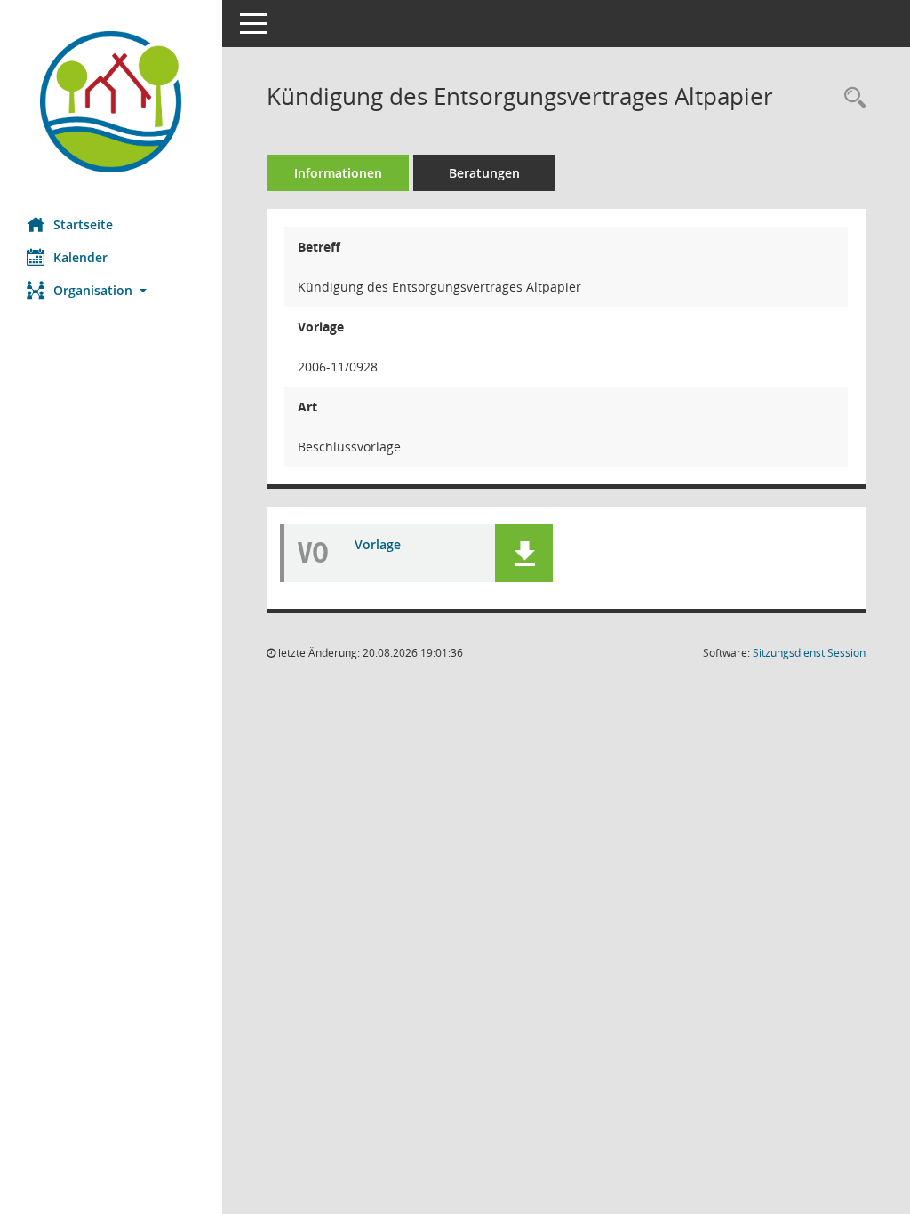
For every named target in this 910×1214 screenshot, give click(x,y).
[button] (111, 290)
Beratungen (484, 172)
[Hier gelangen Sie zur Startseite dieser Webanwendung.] (111, 101)
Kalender (80, 257)
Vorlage (378, 544)
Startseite (83, 224)
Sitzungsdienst (809, 652)
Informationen (338, 172)
